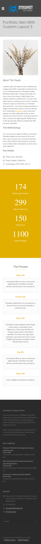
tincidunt (19, 111)
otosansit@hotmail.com (14, 508)
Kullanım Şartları (9, 540)
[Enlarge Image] (20, 57)
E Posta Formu (11, 512)
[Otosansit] (20, 8)
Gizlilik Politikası (23, 540)
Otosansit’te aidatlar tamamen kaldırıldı (17, 474)
